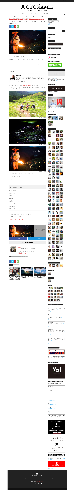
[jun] (57, 151)
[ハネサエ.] (49, 135)
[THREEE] (52, 300)
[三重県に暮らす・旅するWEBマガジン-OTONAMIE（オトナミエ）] (37, 7)
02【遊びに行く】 (11, 275)
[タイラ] (49, 200)
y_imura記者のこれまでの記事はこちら (16, 219)
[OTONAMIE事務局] (49, 288)
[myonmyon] (61, 200)
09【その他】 (13, 18)
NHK (11, 256)
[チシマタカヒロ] (53, 181)
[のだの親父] (58, 300)
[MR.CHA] (49, 216)
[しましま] (53, 223)
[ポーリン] (53, 250)
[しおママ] (53, 143)
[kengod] (58, 291)
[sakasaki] (61, 170)
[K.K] (57, 238)
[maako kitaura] (53, 265)
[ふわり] (53, 216)
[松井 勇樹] (61, 135)
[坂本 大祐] (49, 273)
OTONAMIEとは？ (62, 488)
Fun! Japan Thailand (51, 400)
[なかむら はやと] (49, 208)
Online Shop (22, 16)
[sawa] (61, 162)
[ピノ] (57, 254)
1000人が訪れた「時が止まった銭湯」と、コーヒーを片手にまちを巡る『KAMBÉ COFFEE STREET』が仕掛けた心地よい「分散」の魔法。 (14, 278)
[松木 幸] (57, 166)
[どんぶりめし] (49, 294)
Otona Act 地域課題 (13, 16)
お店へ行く (31, 13)
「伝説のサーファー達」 (26, 85)
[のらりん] (53, 196)
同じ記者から (16, 265)
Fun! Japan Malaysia (51, 391)
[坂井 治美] (57, 193)
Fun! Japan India (51, 412)
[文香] (61, 231)
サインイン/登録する (18, 0)
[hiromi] (61, 143)
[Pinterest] (15, 26)
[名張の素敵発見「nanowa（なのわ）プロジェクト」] (61, 177)
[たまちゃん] (57, 208)
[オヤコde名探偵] (49, 250)
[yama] (61, 219)
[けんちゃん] (61, 288)
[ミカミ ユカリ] (49, 265)
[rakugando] (52, 297)
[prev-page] (43, 265)
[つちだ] (57, 212)
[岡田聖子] (49, 131)
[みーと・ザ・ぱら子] (53, 158)
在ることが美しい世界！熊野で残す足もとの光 (27, 277)
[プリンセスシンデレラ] (57, 135)
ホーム (9, 18)
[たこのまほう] (49, 162)
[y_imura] (57, 143)
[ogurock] (53, 147)
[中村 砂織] (53, 238)
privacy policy (50, 468)
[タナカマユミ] (61, 158)
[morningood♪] (55, 300)
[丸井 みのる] (49, 223)
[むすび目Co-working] (57, 250)
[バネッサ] (52, 288)
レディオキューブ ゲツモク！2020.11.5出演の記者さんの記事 (20, 19)
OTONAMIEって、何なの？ (42, 16)
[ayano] (49, 258)
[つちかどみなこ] (49, 151)
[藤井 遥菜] (61, 212)
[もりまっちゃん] (57, 158)
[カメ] (57, 246)
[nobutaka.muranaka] (57, 235)
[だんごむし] (53, 231)
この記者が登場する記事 (21, 253)
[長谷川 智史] (61, 242)
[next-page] (45, 265)
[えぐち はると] (57, 162)
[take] (61, 297)
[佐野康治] (53, 131)
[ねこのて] (58, 294)
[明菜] (49, 227)
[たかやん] (53, 154)
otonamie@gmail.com (39, 481)
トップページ (11, 13)
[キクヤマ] (53, 235)
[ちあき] (49, 196)
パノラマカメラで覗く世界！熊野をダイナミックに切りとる (39, 277)
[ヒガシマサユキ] (57, 265)
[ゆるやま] (57, 189)
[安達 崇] (49, 193)
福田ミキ (49, 319)
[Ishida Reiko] (53, 242)
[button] (65, 15)
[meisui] (57, 200)
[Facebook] (60, 1)
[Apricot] (61, 265)
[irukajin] (58, 297)
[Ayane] (57, 219)
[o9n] (49, 242)
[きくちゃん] (53, 170)
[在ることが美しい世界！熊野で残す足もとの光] (27, 271)
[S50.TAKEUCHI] (49, 185)
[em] (61, 246)
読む (57, 309)
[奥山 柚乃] (49, 246)
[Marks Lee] (55, 291)
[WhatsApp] (18, 26)
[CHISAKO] (61, 196)
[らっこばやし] (53, 173)
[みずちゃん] (49, 235)
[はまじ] (57, 131)
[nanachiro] (49, 147)
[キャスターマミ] (61, 131)
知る (36, 13)
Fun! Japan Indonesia (51, 387)
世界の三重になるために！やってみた (51, 13)
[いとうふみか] (61, 254)
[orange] (61, 139)
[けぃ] (53, 151)
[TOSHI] (61, 147)
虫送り (24, 256)
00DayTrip (23, 275)
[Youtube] (65, 1)
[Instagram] (62, 1)
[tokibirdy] (61, 185)
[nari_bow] (61, 118)
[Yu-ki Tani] (57, 223)
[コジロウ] (49, 280)
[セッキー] (57, 185)
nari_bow (11, 23)
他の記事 (11, 265)
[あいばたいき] (49, 231)
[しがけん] (49, 238)
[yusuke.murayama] (50, 118)
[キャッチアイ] (57, 258)
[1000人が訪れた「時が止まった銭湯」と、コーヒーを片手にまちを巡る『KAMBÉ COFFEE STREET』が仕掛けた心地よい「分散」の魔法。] (14, 271)
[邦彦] (57, 177)
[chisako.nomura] (53, 246)
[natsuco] (49, 154)
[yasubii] (57, 170)
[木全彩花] (57, 181)
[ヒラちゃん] (55, 297)
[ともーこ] (50, 123)
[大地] (49, 297)
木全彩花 (49, 311)
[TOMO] (61, 173)
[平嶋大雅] (53, 208)
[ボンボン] (52, 291)
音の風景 (27, 256)
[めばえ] (57, 242)
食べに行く (17, 13)
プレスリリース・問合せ (30, 16)
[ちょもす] (61, 223)
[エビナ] (61, 227)
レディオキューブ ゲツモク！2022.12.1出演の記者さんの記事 (36, 19)
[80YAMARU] (49, 254)
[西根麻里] (61, 151)
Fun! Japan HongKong (52, 404)
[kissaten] (49, 204)
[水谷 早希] (61, 258)
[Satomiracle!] (53, 227)
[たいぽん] (53, 204)
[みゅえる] (61, 216)
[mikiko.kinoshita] (61, 181)
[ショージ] (61, 189)
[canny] (53, 185)
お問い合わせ (57, 488)
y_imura (19, 256)
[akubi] (53, 189)
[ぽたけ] (53, 162)
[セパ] (57, 154)
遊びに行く (24, 13)
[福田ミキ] (55, 118)
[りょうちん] (49, 189)
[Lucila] (53, 166)
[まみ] (49, 291)
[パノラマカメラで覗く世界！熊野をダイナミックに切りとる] (40, 271)
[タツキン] (49, 181)
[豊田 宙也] (55, 294)
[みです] (61, 238)
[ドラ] (49, 300)
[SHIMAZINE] (53, 135)
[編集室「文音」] (57, 231)
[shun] (57, 147)
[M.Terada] (61, 235)
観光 (40, 13)
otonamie (15, 256)
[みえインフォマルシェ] (53, 200)
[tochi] (53, 177)
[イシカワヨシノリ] (49, 170)
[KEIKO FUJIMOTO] (49, 219)
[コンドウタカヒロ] (61, 250)
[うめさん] (53, 258)
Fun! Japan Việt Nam (51, 408)
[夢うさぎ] (61, 193)
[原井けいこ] (49, 212)
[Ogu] (55, 288)
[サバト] (57, 173)
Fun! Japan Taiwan (51, 396)
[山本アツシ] (49, 166)
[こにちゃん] (61, 154)
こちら (57, 80)
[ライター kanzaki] (57, 139)
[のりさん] (61, 204)
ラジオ (21, 256)
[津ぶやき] (49, 173)
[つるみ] (53, 254)
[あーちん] (53, 193)
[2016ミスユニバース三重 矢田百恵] (57, 227)
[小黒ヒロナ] (49, 143)
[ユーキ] (53, 212)
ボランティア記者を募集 (57, 107)
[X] (64, 1)
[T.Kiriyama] (57, 196)
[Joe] (49, 177)
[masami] (53, 219)
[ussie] (57, 216)
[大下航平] (57, 204)
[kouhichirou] (52, 294)
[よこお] (61, 294)
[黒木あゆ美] (61, 166)
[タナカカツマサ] (61, 208)
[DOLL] (49, 158)
